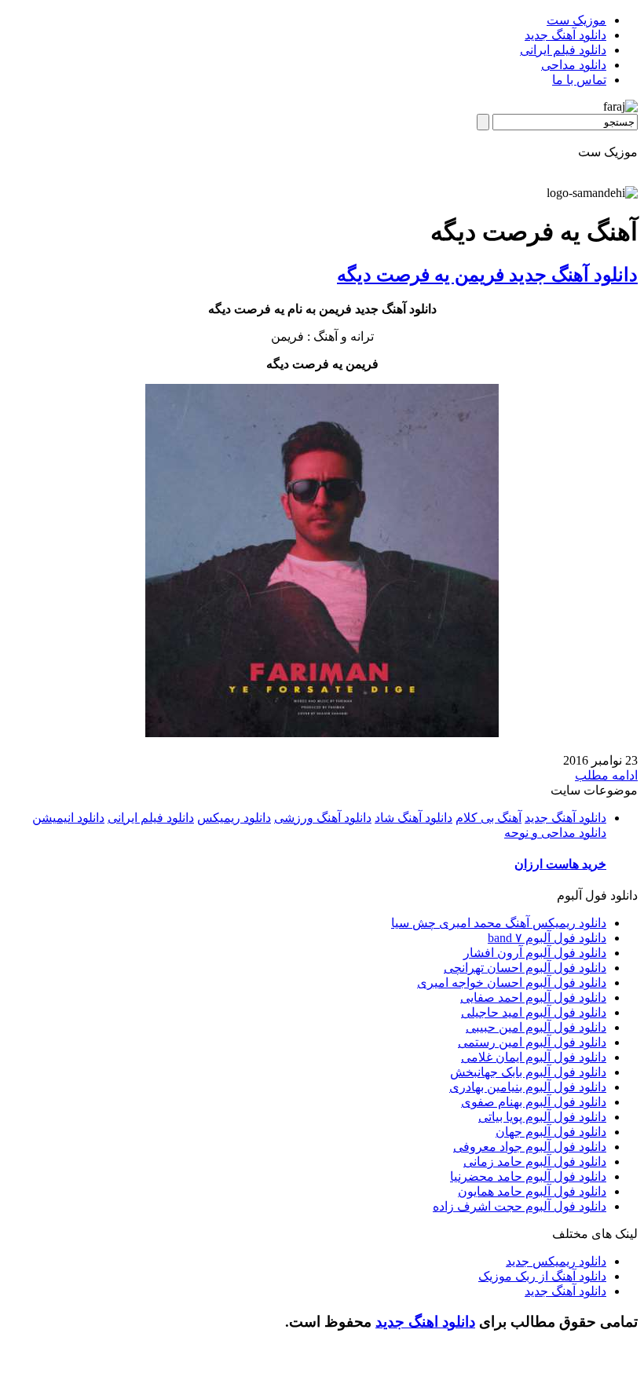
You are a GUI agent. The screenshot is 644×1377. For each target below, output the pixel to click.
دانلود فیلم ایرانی (563, 50)
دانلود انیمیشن (68, 817)
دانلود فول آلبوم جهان (551, 1131)
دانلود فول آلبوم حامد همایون (532, 1191)
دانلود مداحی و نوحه (555, 832)
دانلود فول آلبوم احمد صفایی (533, 997)
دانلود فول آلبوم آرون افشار (534, 952)
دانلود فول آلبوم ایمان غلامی (533, 1057)
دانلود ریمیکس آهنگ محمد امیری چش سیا (498, 923)
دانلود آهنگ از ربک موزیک (542, 1276)
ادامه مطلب (606, 775)
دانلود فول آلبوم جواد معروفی (529, 1146)
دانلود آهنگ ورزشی (322, 817)
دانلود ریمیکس (234, 817)
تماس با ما (579, 79)
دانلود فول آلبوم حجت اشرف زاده (519, 1206)
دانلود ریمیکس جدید (556, 1261)
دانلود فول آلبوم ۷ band (547, 937)
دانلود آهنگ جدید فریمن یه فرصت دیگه (487, 275)
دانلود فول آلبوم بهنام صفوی (533, 1102)
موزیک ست (576, 20)
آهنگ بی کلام (488, 817)
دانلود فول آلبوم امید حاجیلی (533, 1012)
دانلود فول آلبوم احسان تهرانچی (525, 967)
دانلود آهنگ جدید (565, 35)
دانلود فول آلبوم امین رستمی (532, 1042)
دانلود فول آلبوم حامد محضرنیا (528, 1176)
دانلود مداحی (573, 64)
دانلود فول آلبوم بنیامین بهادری (527, 1087)
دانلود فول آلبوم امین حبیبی (536, 1027)
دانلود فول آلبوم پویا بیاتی (542, 1116)
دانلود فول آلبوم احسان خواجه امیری (511, 982)
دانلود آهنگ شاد (413, 817)
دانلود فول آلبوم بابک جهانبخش (528, 1072)
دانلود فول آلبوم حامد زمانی (534, 1161)
